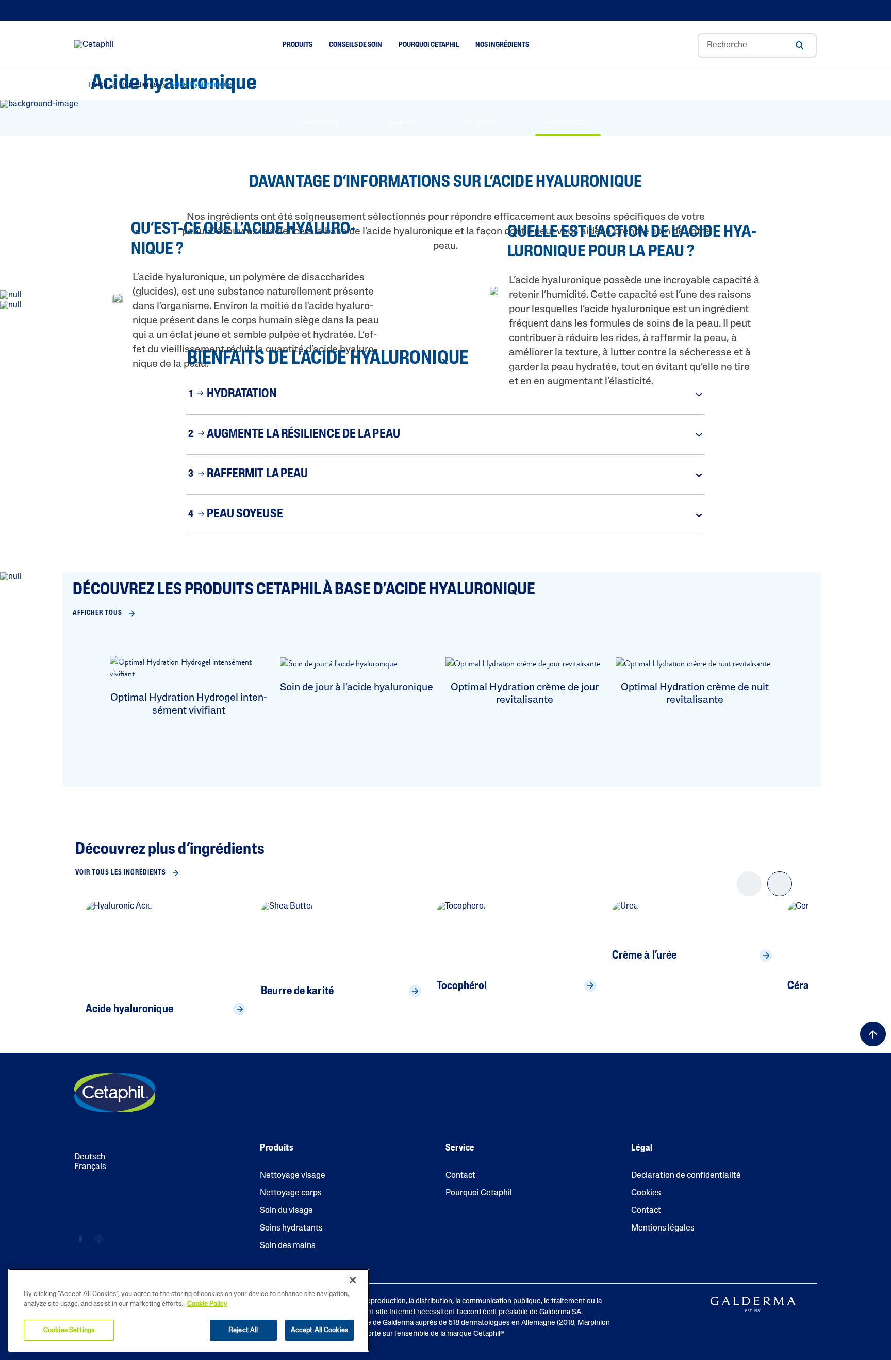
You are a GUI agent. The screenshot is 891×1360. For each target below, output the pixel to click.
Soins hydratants (291, 1228)
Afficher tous (97, 613)
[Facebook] (80, 1239)
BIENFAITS (402, 122)
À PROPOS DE (319, 122)
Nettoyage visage (292, 1176)
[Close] (352, 1280)
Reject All (243, 1330)
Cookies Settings (68, 1330)
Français (90, 1167)
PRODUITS (480, 122)
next (779, 892)
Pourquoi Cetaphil (479, 1193)
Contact (460, 1176)
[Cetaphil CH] (114, 1093)
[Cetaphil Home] (94, 45)
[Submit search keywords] (799, 45)
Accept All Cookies (319, 1330)
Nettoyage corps (291, 1193)
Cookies (646, 1193)
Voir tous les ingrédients (120, 872)
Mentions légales (663, 1228)
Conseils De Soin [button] (355, 44)
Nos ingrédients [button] (502, 44)
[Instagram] (98, 1239)
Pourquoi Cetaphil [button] (429, 44)
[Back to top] (873, 1034)
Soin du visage (286, 1211)
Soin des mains (288, 1246)
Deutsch (89, 1157)
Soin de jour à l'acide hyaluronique (356, 688)
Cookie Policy (207, 1304)
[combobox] (757, 45)
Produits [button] (297, 44)
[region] (188, 1310)
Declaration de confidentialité (686, 1176)
